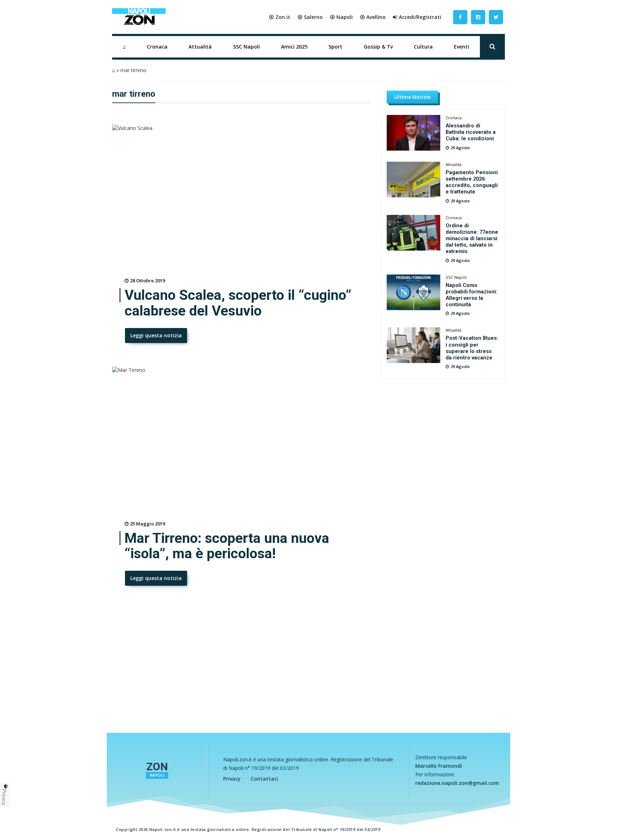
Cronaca (157, 46)
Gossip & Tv (378, 46)
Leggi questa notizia (156, 335)
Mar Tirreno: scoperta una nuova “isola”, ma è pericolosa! (227, 546)
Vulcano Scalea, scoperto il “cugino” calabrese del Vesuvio (238, 303)
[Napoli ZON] (139, 17)
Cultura (423, 46)
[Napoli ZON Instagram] (478, 17)
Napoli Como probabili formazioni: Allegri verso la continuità (471, 295)
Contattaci (264, 778)
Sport (335, 46)
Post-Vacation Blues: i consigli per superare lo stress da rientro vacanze (472, 347)
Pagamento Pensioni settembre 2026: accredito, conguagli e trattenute (472, 182)
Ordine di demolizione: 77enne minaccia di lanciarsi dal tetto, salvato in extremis (472, 238)
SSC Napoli (246, 46)
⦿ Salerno (310, 17)
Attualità (200, 46)
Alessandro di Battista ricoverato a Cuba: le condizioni (471, 132)
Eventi (461, 46)
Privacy (232, 778)
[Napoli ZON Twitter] (496, 17)
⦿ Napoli (341, 17)
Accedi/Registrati (420, 17)
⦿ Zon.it (279, 17)
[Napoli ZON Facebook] (460, 17)
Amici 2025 (294, 46)
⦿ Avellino (373, 17)
